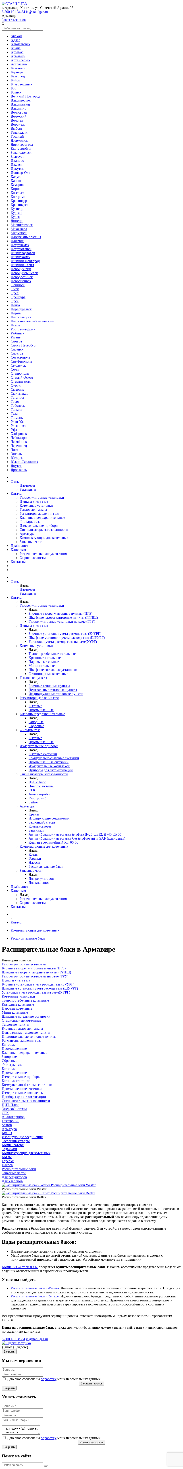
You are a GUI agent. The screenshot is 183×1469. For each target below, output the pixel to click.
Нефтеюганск (21, 249)
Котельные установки (36, 505)
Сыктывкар (19, 393)
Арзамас (17, 52)
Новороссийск (22, 277)
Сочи (15, 369)
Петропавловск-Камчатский (32, 321)
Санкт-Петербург (24, 345)
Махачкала (19, 229)
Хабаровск (19, 434)
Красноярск (20, 205)
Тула (14, 413)
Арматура (27, 533)
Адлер (15, 40)
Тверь (15, 401)
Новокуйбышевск (24, 273)
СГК (32, 790)
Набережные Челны (26, 237)
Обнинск (18, 285)
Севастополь (20, 357)
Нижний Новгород (25, 261)
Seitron (34, 802)
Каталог (17, 493)
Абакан (16, 36)
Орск (15, 301)
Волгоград (19, 112)
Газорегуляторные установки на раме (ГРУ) (62, 621)
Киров (16, 189)
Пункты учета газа (34, 501)
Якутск (16, 466)
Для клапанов (39, 882)
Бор (13, 88)
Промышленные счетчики (49, 762)
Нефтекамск (20, 245)
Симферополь (21, 361)
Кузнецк (17, 209)
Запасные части (32, 542)
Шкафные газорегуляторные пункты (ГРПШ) (63, 617)
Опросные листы (33, 558)
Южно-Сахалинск (24, 462)
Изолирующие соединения (49, 818)
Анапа (16, 48)
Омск (15, 289)
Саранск (17, 349)
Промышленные (41, 710)
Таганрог (18, 397)
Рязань (16, 337)
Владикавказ (20, 104)
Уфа (14, 430)
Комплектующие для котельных (44, 537)
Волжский (19, 116)
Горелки (35, 858)
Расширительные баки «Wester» (35, 1288)
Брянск (16, 92)
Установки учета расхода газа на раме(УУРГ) (63, 641)
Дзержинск (19, 140)
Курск (15, 217)
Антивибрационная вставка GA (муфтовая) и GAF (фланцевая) (77, 838)
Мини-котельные (42, 666)
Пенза (15, 305)
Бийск (15, 80)
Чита (14, 450)
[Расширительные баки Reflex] (26, 1193)
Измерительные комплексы (49, 766)
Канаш (16, 181)
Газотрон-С (37, 798)
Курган (16, 213)
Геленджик (19, 132)
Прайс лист (19, 546)
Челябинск (19, 442)
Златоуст (17, 156)
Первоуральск (21, 309)
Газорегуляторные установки (42, 497)
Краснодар (19, 201)
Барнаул (17, 72)
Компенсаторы (40, 826)
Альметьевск (20, 44)
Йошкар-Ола (20, 172)
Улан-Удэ (18, 421)
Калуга (16, 176)
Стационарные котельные (48, 674)
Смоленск (18, 365)
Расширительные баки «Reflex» (35, 1296)
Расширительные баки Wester (73, 1185)
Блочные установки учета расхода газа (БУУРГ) (65, 633)
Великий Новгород (25, 96)
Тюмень (17, 417)
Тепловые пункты (33, 509)
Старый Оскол (22, 377)
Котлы (33, 854)
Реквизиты (28, 489)
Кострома (18, 197)
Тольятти (18, 409)
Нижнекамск (20, 257)
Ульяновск (19, 425)
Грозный (17, 136)
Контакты (18, 562)
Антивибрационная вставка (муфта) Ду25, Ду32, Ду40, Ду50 (75, 834)
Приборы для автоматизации (51, 770)
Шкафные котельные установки (53, 670)
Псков (15, 325)
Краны (34, 814)
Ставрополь (20, 373)
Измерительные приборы (39, 525)
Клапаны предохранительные (42, 517)
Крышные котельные (45, 658)
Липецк (17, 221)
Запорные (36, 722)
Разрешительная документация (43, 554)
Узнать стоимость (92, 1442)
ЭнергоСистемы (41, 786)
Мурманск (19, 233)
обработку (48, 1379)
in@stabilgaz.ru (37, 12)
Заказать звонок (14, 20)
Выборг (17, 128)
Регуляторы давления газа (39, 513)
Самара (16, 341)
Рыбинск (17, 333)
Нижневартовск (23, 253)
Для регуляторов (41, 878)
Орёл (15, 293)
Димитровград (22, 144)
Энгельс (17, 454)
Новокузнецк (21, 269)
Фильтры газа (30, 521)
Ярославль (19, 470)
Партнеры (27, 485)
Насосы (34, 862)
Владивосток (21, 100)
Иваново (17, 160)
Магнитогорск (22, 225)
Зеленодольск (21, 152)
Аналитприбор (40, 794)
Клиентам (18, 550)
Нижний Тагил (22, 265)
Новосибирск (21, 281)
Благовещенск (21, 84)
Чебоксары (19, 438)
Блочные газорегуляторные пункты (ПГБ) (60, 613)
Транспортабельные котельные (52, 654)
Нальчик (17, 241)
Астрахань (19, 64)
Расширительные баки (46, 866)
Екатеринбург (21, 148)
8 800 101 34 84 (13, 12)
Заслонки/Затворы (42, 822)
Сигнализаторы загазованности (44, 529)
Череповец (19, 446)
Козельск (17, 193)
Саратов (17, 353)
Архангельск (20, 60)
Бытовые (35, 706)
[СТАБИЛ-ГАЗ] (14, 4)
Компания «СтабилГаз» (20, 1267)
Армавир (18, 56)
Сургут (16, 385)
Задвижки (36, 830)
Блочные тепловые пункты (49, 686)
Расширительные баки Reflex (73, 1193)
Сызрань (17, 389)
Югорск (17, 458)
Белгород (18, 76)
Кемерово (18, 185)
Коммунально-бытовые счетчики (54, 758)
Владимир (18, 108)
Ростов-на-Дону (23, 329)
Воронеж (18, 124)
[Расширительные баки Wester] (26, 1185)
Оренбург (18, 297)
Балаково (18, 68)
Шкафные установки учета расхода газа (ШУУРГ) (67, 637)
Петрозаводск (21, 317)
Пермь (16, 313)
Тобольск (18, 405)
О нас (15, 481)
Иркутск (17, 168)
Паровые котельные (44, 662)
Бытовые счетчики (43, 754)
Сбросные (36, 726)
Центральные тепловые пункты (53, 690)
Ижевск (17, 164)
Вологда (17, 120)
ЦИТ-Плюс (37, 782)
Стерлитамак (21, 381)
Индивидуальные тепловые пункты (56, 694)
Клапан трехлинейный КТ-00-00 (53, 842)
